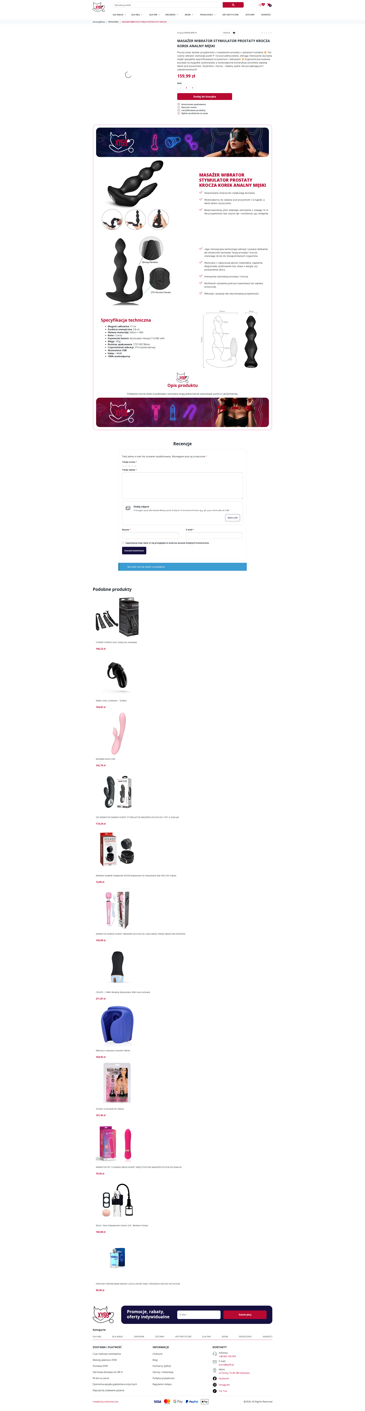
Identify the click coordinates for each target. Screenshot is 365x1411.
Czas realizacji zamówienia (107, 1353)
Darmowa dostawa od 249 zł (108, 1372)
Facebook (224, 1378)
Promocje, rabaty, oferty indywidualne (148, 1314)
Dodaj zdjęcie (141, 506)
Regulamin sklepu (162, 1384)
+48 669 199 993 (227, 1356)
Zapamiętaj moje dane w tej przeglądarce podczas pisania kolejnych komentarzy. (167, 543)
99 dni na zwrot (101, 1378)
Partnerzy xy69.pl (162, 1366)
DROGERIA (170, 14)
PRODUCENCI (206, 14)
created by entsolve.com (105, 1401)
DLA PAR (153, 14)
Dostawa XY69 (100, 1366)
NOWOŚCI (266, 14)
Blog (155, 1360)
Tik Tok (223, 1391)
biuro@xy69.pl (226, 1364)
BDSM (188, 14)
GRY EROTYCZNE (230, 14)
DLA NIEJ (135, 14)
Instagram (224, 1384)
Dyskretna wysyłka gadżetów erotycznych (115, 1384)
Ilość (179, 83)
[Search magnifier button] (233, 5)
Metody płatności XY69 (105, 1360)
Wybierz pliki (233, 518)
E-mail (190, 529)
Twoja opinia (129, 469)
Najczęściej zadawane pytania (108, 1390)
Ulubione (226, 33)
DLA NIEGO (118, 14)
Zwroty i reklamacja (163, 1372)
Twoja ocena (129, 462)
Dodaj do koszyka (204, 96)
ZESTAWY (250, 14)
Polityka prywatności (164, 1378)
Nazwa (126, 529)
